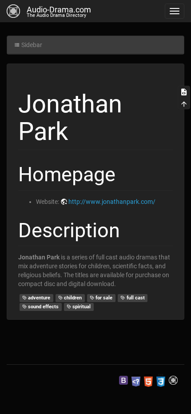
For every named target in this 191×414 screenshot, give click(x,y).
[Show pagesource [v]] (184, 91)
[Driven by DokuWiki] (173, 380)
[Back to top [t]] (184, 103)
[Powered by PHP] (135, 380)
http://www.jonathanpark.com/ (111, 201)
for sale (103, 298)
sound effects (43, 307)
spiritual (81, 307)
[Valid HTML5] (148, 380)
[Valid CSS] (160, 380)
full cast (135, 298)
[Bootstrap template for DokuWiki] (123, 380)
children (72, 298)
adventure (38, 298)
